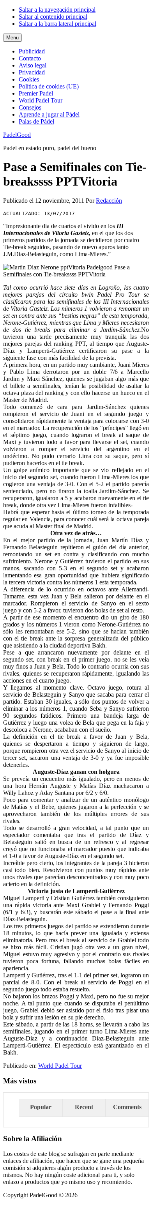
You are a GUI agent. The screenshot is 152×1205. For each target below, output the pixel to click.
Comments (127, 1107)
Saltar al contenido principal (53, 16)
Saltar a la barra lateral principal (57, 23)
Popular (40, 1107)
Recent (84, 1107)
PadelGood (17, 134)
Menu (12, 38)
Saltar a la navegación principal (57, 9)
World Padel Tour (60, 1065)
